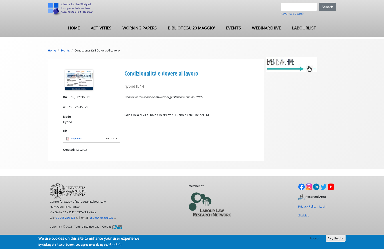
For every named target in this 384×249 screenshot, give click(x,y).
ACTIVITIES (101, 28)
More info (115, 244)
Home (74, 28)
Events (233, 28)
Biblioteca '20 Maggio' (191, 28)
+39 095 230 (64, 218)
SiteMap (303, 215)
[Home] (72, 9)
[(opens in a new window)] (117, 226)
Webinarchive (266, 28)
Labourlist (304, 28)
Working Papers (139, 28)
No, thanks (336, 238)
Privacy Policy (307, 206)
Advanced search (292, 14)
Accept (315, 238)
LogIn (322, 206)
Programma (76, 138)
